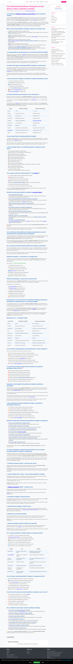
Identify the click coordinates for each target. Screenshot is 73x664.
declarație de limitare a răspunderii (12, 657)
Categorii (27, 1)
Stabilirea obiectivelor (13, 487)
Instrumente (10, 130)
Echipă (37, 1)
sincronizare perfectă (16, 390)
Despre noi (42, 1)
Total (52, 14)
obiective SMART (34, 36)
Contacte (46, 1)
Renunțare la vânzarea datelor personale (53, 654)
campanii (8, 493)
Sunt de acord (37, 662)
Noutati (9, 2)
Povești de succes (54, 19)
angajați (19, 526)
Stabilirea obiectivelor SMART (14, 537)
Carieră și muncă (54, 17)
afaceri (17, 103)
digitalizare (34, 309)
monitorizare (9, 71)
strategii (24, 201)
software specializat (22, 431)
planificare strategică (21, 14)
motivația (28, 594)
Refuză (30, 662)
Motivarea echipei (12, 270)
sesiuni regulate (15, 582)
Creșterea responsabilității (14, 91)
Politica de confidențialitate (11, 654)
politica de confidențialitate (66, 660)
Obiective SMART (11, 554)
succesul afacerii (31, 14)
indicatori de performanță (14, 221)
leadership (16, 139)
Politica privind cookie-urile (51, 651)
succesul (34, 20)
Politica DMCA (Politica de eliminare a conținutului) (55, 652)
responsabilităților (22, 358)
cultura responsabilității (18, 417)
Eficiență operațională (37, 120)
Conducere (53, 16)
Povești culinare (53, 20)
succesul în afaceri (37, 192)
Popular (30, 1)
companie (24, 54)
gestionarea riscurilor (18, 89)
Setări (43, 662)
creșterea (28, 221)
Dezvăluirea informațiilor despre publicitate (53, 653)
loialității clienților (16, 310)
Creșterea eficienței (12, 286)
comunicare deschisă (26, 509)
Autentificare (64, 1)
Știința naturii (53, 22)
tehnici (34, 97)
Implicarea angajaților (15, 40)
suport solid (34, 99)
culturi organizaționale (18, 363)
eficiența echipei (32, 396)
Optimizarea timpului (13, 288)
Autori (34, 1)
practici (36, 173)
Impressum (49, 657)
